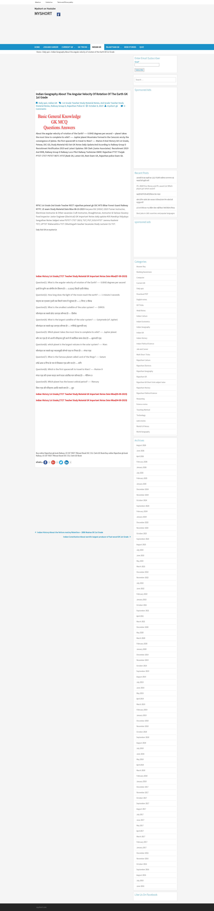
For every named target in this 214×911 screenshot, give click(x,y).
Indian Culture (141, 316)
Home (38, 52)
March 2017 (140, 836)
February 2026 (141, 462)
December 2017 (142, 787)
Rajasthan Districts (143, 365)
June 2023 (140, 555)
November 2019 (142, 660)
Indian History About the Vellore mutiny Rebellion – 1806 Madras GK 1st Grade (70, 532)
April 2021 (140, 616)
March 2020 (140, 638)
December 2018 (142, 721)
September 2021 (142, 610)
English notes (141, 299)
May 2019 (139, 693)
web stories (141, 421)
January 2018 (141, 781)
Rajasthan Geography (144, 371)
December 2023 (142, 522)
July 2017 (139, 814)
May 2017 (139, 825)
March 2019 (140, 704)
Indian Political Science (145, 343)
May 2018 (139, 759)
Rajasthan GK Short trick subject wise (150, 382)
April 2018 (140, 765)
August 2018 (141, 743)
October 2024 (141, 500)
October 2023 (141, 533)
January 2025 (141, 484)
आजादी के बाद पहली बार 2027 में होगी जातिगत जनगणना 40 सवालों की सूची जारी (155, 179)
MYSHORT (44, 13)
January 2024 (141, 517)
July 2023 (139, 550)
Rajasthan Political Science (146, 393)
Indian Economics (143, 321)
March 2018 (140, 770)
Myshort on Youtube (45, 8)
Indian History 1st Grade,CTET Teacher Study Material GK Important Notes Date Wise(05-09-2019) (81, 394)
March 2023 (140, 566)
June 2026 (140, 451)
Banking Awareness (144, 272)
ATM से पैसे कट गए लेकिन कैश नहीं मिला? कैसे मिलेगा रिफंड (155, 208)
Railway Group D (58, 105)
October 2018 (141, 732)
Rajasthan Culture (143, 360)
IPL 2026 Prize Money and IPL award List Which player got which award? (154, 187)
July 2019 (139, 682)
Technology (141, 415)
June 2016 (140, 886)
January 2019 (141, 715)
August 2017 (141, 809)
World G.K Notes (142, 426)
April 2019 (140, 699)
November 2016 (142, 858)
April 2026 (140, 456)
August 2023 (141, 544)
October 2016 (141, 864)
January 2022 (141, 599)
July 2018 (139, 748)
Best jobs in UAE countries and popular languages (155, 213)
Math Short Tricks (143, 354)
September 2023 (142, 539)
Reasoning (140, 399)
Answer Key (141, 266)
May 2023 (139, 561)
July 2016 (139, 880)
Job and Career (142, 349)
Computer (140, 277)
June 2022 (140, 588)
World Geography (143, 432)
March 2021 (140, 621)
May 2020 (139, 632)
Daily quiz (46, 52)
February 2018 (141, 776)
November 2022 (142, 577)
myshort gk (112, 105)
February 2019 (141, 710)
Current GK (140, 283)
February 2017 (141, 842)
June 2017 (140, 820)
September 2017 (142, 803)
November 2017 (142, 792)
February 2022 (141, 594)
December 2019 (142, 654)
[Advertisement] (120, 24)
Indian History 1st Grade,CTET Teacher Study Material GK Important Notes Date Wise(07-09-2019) (81, 276)
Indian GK (52, 102)
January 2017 (141, 847)
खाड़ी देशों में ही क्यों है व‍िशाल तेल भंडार (148, 194)
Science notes (141, 404)
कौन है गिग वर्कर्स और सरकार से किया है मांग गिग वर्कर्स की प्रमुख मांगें (154, 200)
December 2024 (142, 489)
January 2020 (141, 649)
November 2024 (142, 495)
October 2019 (141, 666)
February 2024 (141, 511)
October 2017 (141, 798)
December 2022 (142, 572)
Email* (137, 62)
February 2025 (141, 478)
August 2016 (141, 875)
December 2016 (142, 853)
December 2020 (142, 627)
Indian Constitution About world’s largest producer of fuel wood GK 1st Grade (96, 537)
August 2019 (141, 677)
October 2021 (141, 605)
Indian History (141, 338)
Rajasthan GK (141, 376)
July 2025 (139, 473)
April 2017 (140, 831)
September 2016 (142, 869)
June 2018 (140, 754)
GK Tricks (140, 305)
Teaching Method (143, 410)
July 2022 (139, 583)
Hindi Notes (141, 310)
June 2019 (140, 688)
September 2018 (142, 737)
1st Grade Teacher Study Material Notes (80, 102)
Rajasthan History (143, 388)
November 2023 (142, 528)
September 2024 (142, 506)
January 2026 (141, 467)
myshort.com (41, 907)
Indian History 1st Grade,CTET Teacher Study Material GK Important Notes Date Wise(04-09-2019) (81, 400)
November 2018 (142, 726)
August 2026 (141, 445)
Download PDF (142, 294)
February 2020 (141, 643)
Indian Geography (143, 327)
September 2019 (142, 671)
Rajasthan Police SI (76, 105)
